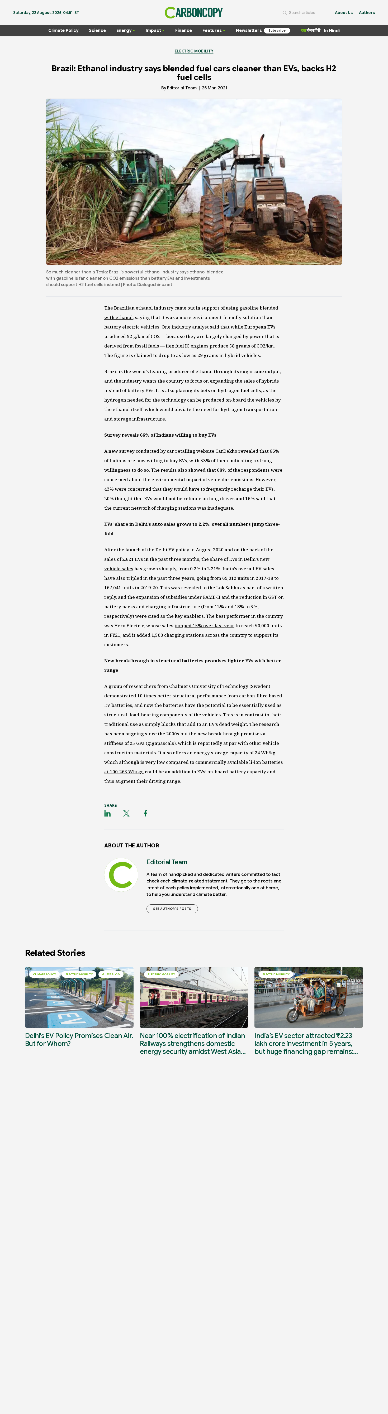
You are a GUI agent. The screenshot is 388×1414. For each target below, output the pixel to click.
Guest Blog (111, 974)
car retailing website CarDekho (202, 451)
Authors (367, 12)
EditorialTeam (182, 88)
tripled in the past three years (160, 578)
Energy (123, 30)
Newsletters (249, 30)
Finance (183, 30)
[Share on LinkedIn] (107, 813)
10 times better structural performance (181, 696)
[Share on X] (126, 813)
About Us (344, 12)
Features (212, 30)
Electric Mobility (194, 51)
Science (97, 30)
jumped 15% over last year (204, 625)
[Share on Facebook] (145, 813)
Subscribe (277, 30)
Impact (153, 30)
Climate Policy (63, 30)
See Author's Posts (172, 909)
